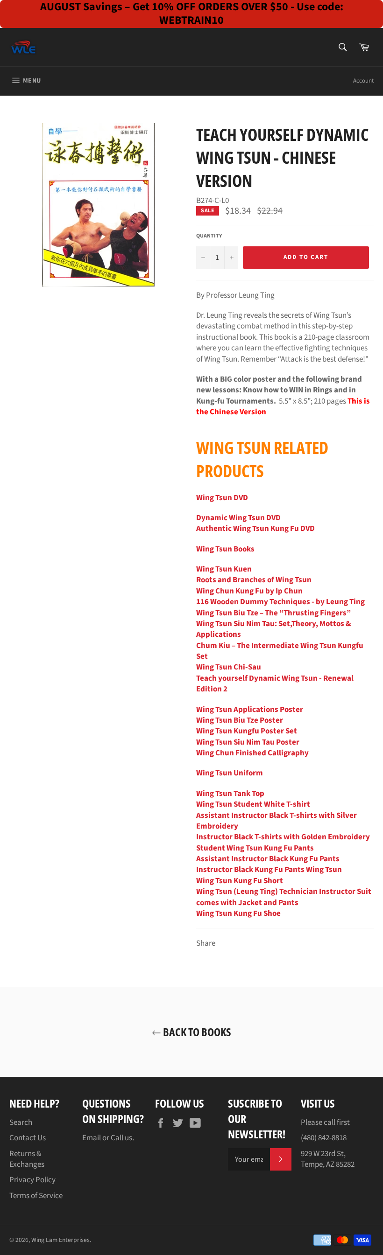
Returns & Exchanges (26, 1159)
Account (363, 81)
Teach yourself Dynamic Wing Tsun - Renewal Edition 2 (275, 684)
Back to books (196, 1031)
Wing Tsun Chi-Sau (228, 667)
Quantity (209, 236)
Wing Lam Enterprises (60, 1239)
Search (20, 1122)
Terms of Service (36, 1195)
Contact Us (27, 1137)
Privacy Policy (32, 1179)
